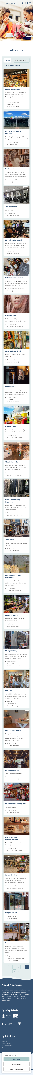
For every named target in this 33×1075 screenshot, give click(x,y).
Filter (8, 60)
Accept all (16, 1059)
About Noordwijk (7, 1043)
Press (3, 1048)
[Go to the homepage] (8, 3)
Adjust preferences (16, 1069)
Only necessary (16, 1064)
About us (4, 1041)
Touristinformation (7, 1045)
